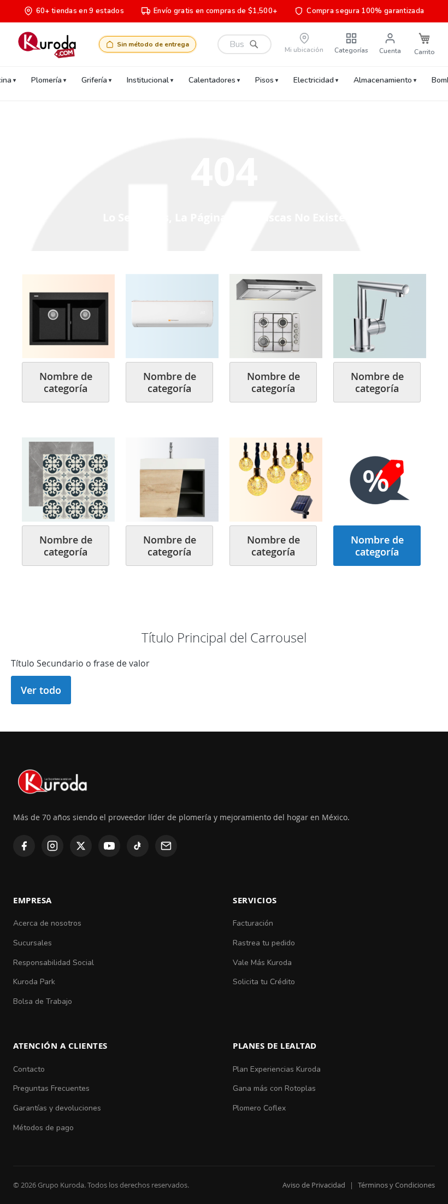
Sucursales (32, 943)
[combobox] (244, 44)
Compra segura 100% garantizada (365, 11)
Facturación (253, 923)
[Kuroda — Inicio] (53, 803)
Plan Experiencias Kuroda (277, 1069)
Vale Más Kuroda (262, 962)
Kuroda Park (34, 982)
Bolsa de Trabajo (42, 1001)
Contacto (29, 1069)
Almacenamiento (382, 80)
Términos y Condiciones (396, 1185)
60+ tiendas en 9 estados (80, 11)
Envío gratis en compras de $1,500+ (215, 11)
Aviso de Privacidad (313, 1185)
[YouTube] (109, 846)
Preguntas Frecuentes (51, 1088)
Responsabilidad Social (53, 962)
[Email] (166, 846)
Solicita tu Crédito (264, 982)
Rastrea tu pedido (264, 943)
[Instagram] (52, 846)
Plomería (46, 80)
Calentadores (211, 80)
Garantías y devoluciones (57, 1108)
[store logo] (46, 44)
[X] (81, 846)
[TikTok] (138, 846)
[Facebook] (24, 846)
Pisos (264, 80)
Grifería (94, 80)
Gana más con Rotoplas (274, 1088)
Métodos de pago (43, 1128)
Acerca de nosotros (47, 923)
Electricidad (313, 80)
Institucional (148, 80)
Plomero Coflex (259, 1108)
